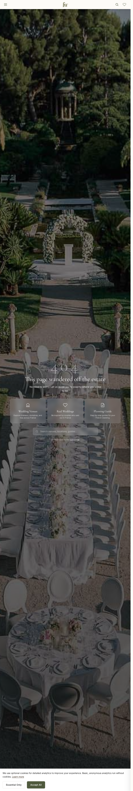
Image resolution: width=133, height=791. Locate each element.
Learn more (18, 776)
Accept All (36, 784)
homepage (74, 439)
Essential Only (14, 784)
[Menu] (5, 4)
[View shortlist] (124, 4)
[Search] (117, 4)
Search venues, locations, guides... (58, 431)
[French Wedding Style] (65, 4)
